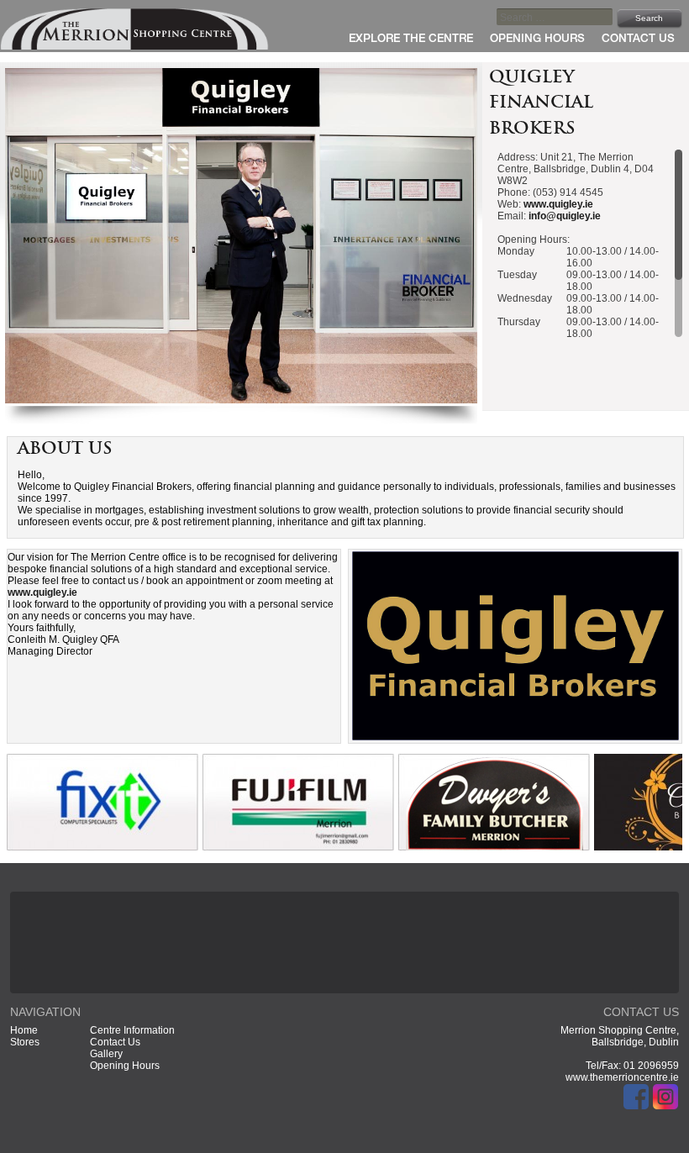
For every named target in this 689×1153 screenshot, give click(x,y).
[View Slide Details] (102, 847)
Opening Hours (537, 39)
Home (24, 1030)
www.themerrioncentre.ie (622, 1077)
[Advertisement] (344, 941)
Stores (24, 1042)
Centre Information (132, 1030)
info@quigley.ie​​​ (565, 216)
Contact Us (638, 39)
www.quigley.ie (558, 204)
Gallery (106, 1054)
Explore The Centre (411, 39)
